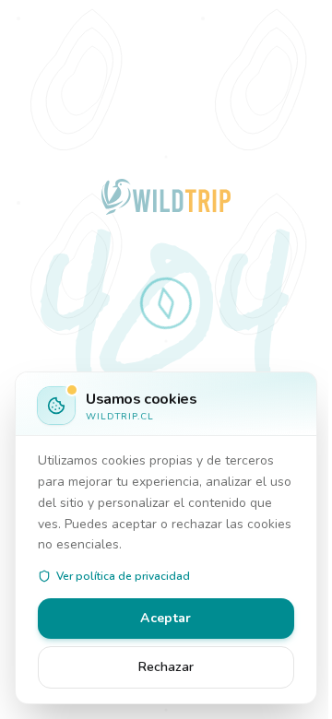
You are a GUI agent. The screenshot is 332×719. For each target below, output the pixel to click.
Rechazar (166, 667)
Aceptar (165, 618)
